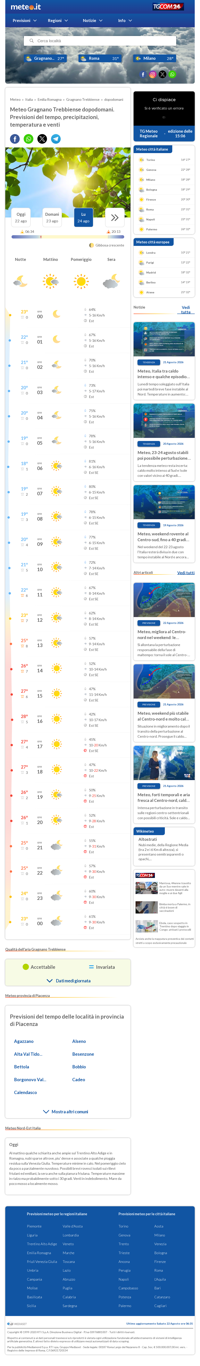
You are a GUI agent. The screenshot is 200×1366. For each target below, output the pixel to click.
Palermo (125, 1306)
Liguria (32, 1235)
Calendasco (25, 1092)
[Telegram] (56, 139)
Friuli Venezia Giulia (42, 1261)
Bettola (21, 1066)
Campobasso (128, 1288)
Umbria (32, 1270)
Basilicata (34, 1297)
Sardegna (70, 1306)
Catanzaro (162, 1297)
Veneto (68, 1244)
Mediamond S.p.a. (37, 1347)
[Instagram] (153, 74)
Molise (32, 1288)
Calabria (69, 1297)
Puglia (67, 1288)
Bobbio (79, 1066)
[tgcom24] (168, 7)
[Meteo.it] (26, 7)
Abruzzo (69, 1279)
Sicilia (31, 1306)
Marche (68, 1253)
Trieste (124, 1253)
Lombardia (71, 1235)
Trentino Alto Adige (42, 1244)
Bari (157, 1288)
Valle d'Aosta (73, 1226)
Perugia (124, 1270)
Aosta (158, 1226)
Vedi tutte (186, 309)
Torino (123, 1226)
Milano (159, 1235)
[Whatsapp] (28, 139)
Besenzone (83, 1054)
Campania (34, 1279)
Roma (158, 1270)
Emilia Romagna (39, 1253)
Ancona (124, 1261)
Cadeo (78, 1079)
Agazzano (24, 1041)
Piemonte (34, 1226)
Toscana (69, 1261)
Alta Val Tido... (28, 1054)
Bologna (160, 1253)
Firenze (160, 1261)
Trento (124, 1244)
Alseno (79, 1041)
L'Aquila (160, 1279)
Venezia (160, 1244)
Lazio (67, 1270)
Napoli (124, 1279)
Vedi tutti (186, 572)
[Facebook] (143, 74)
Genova (124, 1235)
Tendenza (149, 362)
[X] (162, 74)
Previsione (148, 623)
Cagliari (160, 1306)
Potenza (125, 1297)
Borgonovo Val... (30, 1079)
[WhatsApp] (172, 74)
